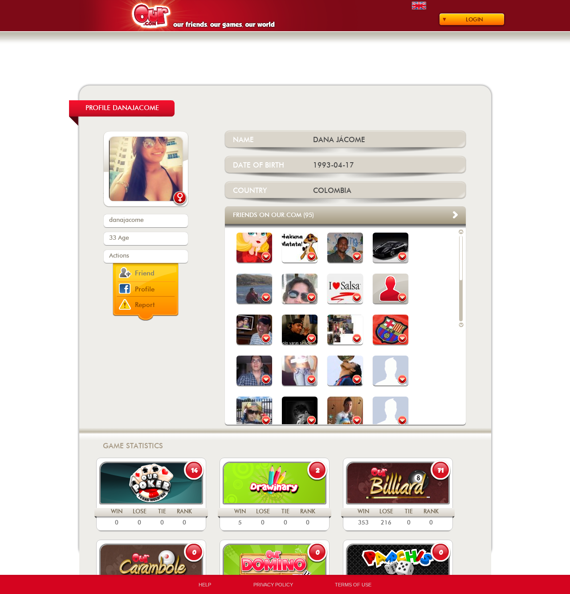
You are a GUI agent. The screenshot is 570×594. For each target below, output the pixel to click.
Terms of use (353, 584)
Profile (145, 289)
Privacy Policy (273, 584)
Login (474, 19)
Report (145, 305)
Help (205, 584)
